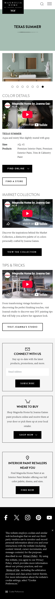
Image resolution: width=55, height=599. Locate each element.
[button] (14, 591)
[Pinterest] (38, 517)
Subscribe (27, 383)
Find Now (27, 490)
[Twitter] (16, 517)
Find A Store (14, 181)
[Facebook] (5, 517)
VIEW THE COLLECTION (22, 252)
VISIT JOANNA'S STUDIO (22, 327)
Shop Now (26, 434)
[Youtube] (49, 517)
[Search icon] (42, 4)
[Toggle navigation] (49, 3)
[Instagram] (27, 517)
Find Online (16, 168)
